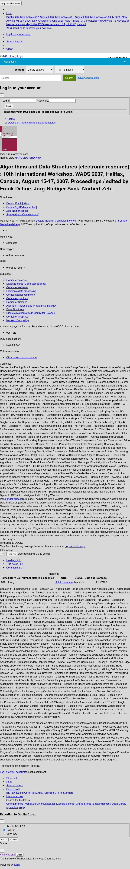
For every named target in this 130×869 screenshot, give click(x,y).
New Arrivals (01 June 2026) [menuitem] (81, 20)
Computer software (17, 287)
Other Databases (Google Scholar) (55, 803)
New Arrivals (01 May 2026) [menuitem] (22, 24)
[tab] (14, 564)
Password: (43, 100)
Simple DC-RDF (15, 826)
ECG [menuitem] (41, 24)
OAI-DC (10, 830)
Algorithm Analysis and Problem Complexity (31, 305)
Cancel (13, 839)
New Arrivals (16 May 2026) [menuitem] (113, 20)
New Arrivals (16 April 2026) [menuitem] (60, 24)
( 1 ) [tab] (13, 560)
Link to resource (64, 582)
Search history (14, 41)
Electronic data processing (21, 291)
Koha (17, 864)
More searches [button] (14, 796)
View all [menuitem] (81, 24)
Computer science (16, 280)
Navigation (65, 61)
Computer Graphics (17, 316)
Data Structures (15, 309)
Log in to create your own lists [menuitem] (35, 28)
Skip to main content (10, 3)
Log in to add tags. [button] (75, 546)
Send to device (14, 785)
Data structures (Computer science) (26, 283)
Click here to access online (21, 357)
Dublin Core (23, 792)
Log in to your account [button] (12, 772)
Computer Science (16, 302)
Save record (13, 789)
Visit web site (7, 854)
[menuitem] (13, 17)
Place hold (12, 778)
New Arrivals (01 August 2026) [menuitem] (72, 17)
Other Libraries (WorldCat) (21, 803)
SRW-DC (11, 833)
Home (11, 119)
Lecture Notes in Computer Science (56, 220)
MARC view (21, 157)
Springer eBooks (12, 499)
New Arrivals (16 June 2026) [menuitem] (48, 20)
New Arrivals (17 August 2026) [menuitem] (37, 17)
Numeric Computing (17, 320)
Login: (6, 100)
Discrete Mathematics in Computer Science (30, 313)
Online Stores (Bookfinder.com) (93, 803)
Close (19, 854)
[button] (9, 13)
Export (4, 839)
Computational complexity (21, 294)
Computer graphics (17, 298)
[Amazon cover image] (8, 150)
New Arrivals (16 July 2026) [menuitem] (105, 17)
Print (9, 781)
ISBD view (35, 157)
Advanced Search (88, 78)
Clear (9, 49)
